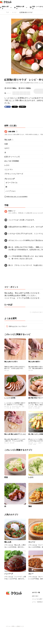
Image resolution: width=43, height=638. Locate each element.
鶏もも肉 (7, 542)
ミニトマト (8, 169)
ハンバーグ (8, 574)
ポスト (15, 106)
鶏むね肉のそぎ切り (11, 361)
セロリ (7, 148)
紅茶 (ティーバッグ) (12, 157)
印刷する (23, 106)
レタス (7, 165)
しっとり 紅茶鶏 (9, 398)
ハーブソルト (11, 191)
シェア (8, 106)
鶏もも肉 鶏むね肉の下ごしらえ (15, 434)
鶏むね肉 (7, 140)
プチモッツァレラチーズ (13, 174)
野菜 (6, 477)
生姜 (6, 144)
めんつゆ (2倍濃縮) (11, 161)
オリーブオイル (12, 183)
